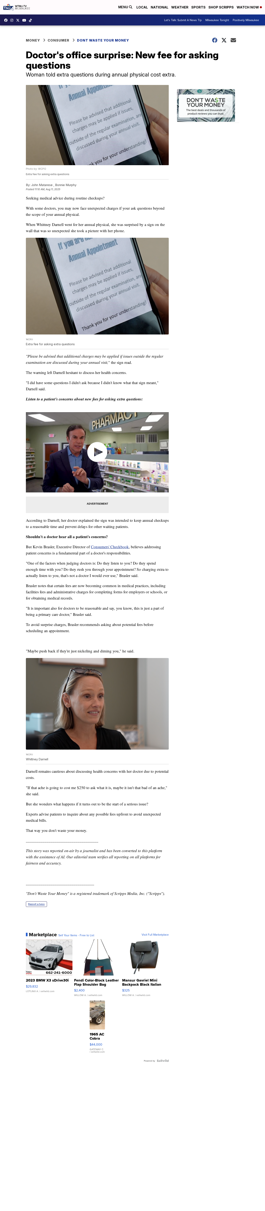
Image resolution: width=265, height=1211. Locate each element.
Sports (198, 7)
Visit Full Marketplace (155, 934)
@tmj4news (31, 20)
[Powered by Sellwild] (163, 1060)
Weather (179, 7)
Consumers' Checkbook (110, 546)
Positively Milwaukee (246, 20)
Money (33, 40)
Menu (123, 7)
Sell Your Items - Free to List (76, 935)
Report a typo (36, 904)
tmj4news (12, 20)
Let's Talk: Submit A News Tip (183, 20)
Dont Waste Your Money (103, 40)
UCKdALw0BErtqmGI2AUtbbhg (25, 20)
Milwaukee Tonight (217, 20)
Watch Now (248, 7)
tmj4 (7, 20)
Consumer (58, 40)
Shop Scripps (221, 7)
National (159, 7)
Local (142, 7)
